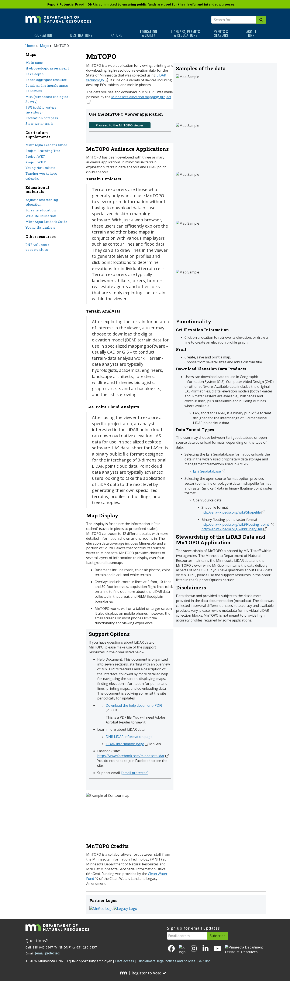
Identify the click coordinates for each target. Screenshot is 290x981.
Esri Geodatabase (207, 471)
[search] (261, 20)
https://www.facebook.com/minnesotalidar (131, 755)
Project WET (35, 156)
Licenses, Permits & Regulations (185, 33)
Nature (116, 35)
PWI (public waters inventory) (40, 109)
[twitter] (182, 950)
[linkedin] (205, 949)
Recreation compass (41, 118)
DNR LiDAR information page (129, 736)
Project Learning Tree (42, 151)
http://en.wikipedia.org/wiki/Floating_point (235, 524)
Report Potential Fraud (65, 4)
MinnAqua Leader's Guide (46, 145)
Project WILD (35, 162)
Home (30, 45)
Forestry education (40, 210)
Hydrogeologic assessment (47, 68)
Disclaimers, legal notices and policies (166, 961)
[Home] (58, 16)
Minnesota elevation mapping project (141, 97)
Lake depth (34, 74)
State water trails (39, 123)
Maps (44, 45)
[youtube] (217, 949)
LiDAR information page (125, 744)
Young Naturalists (40, 168)
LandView (33, 91)
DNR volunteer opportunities (37, 247)
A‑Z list (204, 961)
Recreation (43, 35)
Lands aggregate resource (46, 80)
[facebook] (171, 949)
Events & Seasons (221, 33)
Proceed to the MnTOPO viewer (120, 125)
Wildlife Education (40, 216)
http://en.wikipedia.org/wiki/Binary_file (232, 529)
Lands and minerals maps (46, 85)
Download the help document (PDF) (134, 705)
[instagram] (193, 949)
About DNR (251, 33)
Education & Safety (148, 33)
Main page (34, 62)
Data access (124, 961)
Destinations (81, 35)
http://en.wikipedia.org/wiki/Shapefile (231, 512)
